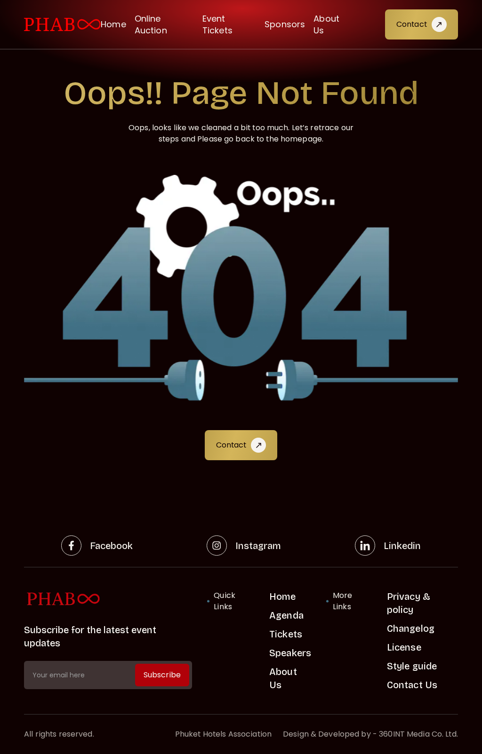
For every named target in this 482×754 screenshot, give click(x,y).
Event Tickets (217, 24)
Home (113, 24)
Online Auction (151, 24)
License (404, 647)
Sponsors (285, 24)
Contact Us (412, 685)
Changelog (410, 628)
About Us (326, 24)
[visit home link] (62, 24)
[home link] (108, 599)
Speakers (290, 653)
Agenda (286, 615)
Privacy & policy (408, 603)
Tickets (285, 634)
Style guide (412, 666)
